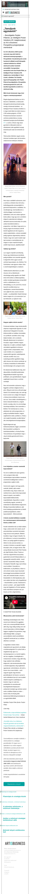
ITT (4, 122)
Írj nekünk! (6, 858)
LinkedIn (6, 873)
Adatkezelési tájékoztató (10, 860)
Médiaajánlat (7, 862)
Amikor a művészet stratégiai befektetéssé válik (14, 819)
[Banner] (15, 3)
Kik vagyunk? (7, 857)
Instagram (6, 872)
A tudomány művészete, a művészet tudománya (13, 807)
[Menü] (3, 12)
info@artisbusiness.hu (9, 853)
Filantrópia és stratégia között (14, 796)
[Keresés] (3, 9)
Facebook (6, 870)
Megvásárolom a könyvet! (14, 784)
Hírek (5, 865)
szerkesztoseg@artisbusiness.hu (12, 850)
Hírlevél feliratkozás (9, 867)
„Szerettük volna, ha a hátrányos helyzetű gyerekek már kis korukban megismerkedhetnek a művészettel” (14, 724)
